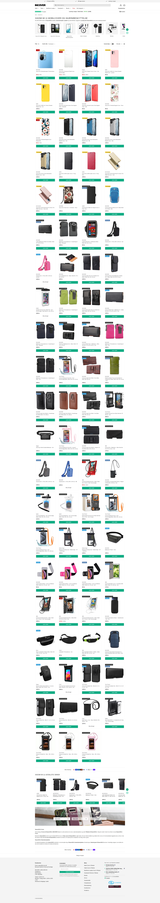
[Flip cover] (55, 28)
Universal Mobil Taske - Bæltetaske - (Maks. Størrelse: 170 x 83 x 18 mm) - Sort (90, 344)
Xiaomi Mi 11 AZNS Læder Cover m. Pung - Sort (67, 174)
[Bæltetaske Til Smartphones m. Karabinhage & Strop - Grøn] (68, 297)
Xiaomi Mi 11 (40, 14)
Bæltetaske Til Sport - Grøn (110, 549)
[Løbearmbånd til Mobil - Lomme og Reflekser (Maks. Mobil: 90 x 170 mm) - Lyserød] (68, 571)
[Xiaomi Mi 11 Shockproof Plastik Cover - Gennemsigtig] (68, 58)
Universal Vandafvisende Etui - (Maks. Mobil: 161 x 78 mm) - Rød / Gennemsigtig (91, 482)
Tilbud (73, 8)
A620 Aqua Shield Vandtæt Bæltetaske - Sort (45, 447)
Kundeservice (121, 8)
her (78, 876)
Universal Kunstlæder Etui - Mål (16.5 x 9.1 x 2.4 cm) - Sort (91, 686)
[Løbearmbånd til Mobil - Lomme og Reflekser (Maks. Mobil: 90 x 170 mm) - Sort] (91, 571)
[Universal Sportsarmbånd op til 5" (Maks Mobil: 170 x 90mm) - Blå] (114, 195)
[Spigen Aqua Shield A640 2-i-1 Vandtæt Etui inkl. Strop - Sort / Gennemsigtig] (114, 707)
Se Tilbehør (98, 818)
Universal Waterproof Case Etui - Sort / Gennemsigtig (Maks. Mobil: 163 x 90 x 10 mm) (68, 379)
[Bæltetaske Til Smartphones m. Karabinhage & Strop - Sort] (45, 365)
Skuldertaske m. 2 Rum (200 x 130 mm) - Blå (68, 481)
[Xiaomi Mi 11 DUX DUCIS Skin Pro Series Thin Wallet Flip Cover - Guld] (114, 160)
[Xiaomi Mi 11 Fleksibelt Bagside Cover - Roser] (114, 92)
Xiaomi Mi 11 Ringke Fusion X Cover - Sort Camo (90, 72)
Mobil (36, 8)
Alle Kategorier (80, 8)
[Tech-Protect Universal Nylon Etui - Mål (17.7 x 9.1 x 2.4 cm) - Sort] (45, 707)
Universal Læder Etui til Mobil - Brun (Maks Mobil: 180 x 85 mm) (90, 379)
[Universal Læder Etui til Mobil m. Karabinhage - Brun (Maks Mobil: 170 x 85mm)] (68, 400)
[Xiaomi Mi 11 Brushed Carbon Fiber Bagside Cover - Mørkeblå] (68, 92)
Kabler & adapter (83, 36)
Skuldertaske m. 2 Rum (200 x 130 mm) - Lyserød (44, 276)
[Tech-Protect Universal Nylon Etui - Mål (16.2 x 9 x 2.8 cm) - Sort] (68, 707)
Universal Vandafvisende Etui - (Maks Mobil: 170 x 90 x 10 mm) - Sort (67, 618)
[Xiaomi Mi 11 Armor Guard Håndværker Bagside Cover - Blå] (91, 126)
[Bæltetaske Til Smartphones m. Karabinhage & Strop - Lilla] (114, 331)
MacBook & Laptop (50, 8)
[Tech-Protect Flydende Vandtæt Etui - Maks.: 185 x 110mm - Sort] (45, 741)
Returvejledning (87, 885)
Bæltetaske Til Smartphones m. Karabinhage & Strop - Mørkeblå (45, 344)
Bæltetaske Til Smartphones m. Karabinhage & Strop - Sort (45, 379)
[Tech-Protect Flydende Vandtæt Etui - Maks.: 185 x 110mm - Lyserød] (91, 741)
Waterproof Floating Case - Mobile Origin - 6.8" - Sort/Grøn (91, 550)
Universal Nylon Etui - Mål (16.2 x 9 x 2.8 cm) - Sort (68, 721)
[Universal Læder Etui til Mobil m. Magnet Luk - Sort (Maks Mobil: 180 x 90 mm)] (91, 434)
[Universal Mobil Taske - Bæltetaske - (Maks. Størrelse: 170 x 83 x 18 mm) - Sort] (91, 331)
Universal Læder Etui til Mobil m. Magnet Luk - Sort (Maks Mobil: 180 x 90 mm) (91, 448)
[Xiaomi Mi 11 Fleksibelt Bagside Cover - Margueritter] (45, 126)
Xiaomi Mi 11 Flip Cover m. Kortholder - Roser (68, 207)
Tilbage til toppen (80, 855)
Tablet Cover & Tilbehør (89, 867)
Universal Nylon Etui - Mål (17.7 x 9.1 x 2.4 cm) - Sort (45, 721)
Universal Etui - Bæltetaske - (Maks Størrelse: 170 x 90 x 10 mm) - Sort (114, 448)
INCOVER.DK (40, 898)
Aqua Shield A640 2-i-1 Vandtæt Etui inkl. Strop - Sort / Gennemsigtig (114, 721)
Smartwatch (60, 8)
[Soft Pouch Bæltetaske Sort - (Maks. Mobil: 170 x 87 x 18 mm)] (68, 331)
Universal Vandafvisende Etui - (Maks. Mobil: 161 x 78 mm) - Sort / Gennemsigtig (45, 618)
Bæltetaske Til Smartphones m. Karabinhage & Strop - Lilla (114, 344)
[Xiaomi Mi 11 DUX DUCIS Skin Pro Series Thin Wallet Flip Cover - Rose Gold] (45, 195)
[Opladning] (98, 28)
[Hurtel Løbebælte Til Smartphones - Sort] (68, 639)
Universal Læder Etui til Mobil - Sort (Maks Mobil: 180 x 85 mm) (90, 414)
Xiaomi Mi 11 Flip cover (55, 36)
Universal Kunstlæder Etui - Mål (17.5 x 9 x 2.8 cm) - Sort (114, 686)
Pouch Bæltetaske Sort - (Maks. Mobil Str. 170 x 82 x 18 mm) (68, 276)
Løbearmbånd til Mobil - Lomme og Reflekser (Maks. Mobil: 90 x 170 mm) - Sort (91, 584)
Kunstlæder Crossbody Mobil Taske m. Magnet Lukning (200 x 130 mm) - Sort (114, 482)
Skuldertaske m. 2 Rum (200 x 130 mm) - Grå (45, 481)
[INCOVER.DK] (40, 5)
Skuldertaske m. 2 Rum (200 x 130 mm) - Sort (114, 241)
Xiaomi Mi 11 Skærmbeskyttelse (69, 37)
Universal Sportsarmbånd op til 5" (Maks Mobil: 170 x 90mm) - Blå (114, 208)
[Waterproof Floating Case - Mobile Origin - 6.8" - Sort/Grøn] (91, 537)
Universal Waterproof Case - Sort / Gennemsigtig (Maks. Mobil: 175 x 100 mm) (44, 550)
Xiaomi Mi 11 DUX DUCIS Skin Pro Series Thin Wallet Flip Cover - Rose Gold (45, 208)
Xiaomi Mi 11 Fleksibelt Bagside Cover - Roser (114, 105)
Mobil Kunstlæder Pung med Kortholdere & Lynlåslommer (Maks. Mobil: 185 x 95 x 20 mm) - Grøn (114, 379)
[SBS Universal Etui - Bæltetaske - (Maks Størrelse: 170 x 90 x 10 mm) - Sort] (114, 434)
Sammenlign (107, 43)
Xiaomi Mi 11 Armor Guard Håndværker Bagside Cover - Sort (67, 140)
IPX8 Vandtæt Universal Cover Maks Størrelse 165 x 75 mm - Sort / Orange (91, 516)
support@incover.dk (42, 865)
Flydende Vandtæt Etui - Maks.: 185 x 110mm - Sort (45, 755)
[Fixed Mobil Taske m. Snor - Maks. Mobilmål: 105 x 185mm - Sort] (91, 707)
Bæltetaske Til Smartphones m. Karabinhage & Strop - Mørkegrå (68, 242)
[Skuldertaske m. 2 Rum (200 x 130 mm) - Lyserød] (45, 263)
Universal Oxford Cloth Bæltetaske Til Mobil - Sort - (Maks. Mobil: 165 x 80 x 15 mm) (114, 276)
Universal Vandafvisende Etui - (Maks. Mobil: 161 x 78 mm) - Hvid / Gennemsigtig (91, 618)
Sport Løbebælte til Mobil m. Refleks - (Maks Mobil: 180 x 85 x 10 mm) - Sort (91, 652)
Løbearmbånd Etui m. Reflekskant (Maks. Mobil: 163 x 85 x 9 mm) (90, 242)
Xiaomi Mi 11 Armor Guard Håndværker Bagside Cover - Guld (44, 174)
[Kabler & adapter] (83, 28)
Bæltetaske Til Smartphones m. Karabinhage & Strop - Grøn (68, 310)
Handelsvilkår (87, 880)
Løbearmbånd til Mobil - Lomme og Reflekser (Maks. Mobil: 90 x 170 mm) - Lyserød (68, 584)
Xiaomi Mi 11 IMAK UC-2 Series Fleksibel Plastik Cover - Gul (44, 106)
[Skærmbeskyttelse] (69, 28)
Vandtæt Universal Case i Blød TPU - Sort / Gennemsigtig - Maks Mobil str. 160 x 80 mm (45, 310)
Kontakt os (86, 890)
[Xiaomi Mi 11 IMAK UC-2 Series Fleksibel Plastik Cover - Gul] (45, 92)
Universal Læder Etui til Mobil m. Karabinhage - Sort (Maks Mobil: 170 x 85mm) (45, 414)
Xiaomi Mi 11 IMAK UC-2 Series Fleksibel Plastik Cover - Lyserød (113, 72)
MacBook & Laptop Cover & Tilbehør (92, 870)
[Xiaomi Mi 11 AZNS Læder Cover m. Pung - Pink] (91, 160)
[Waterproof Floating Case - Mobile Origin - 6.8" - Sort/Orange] (68, 537)
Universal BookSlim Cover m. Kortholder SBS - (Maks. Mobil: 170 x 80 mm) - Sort (114, 584)
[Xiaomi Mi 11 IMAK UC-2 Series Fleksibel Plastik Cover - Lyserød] (114, 58)
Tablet (41, 8)
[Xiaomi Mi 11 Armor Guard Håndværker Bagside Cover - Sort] (68, 126)
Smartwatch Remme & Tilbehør (91, 872)
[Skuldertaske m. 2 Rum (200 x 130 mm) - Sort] (114, 229)
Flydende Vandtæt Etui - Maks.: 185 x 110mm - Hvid (68, 755)
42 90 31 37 (41, 876)
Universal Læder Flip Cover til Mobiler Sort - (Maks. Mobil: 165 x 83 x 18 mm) (90, 276)
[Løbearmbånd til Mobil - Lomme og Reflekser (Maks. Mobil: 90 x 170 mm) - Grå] (45, 571)
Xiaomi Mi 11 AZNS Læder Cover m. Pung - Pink (90, 174)
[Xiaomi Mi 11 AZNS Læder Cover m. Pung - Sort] (68, 160)
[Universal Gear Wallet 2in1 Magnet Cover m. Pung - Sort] (91, 195)
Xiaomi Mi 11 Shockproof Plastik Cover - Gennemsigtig (67, 72)
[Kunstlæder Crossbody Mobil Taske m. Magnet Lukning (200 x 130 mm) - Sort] (114, 469)
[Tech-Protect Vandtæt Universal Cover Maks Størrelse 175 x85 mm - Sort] (114, 400)
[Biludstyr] (112, 28)
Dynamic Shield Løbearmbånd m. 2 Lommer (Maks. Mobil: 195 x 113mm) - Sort (45, 686)
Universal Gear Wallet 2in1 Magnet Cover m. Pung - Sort (91, 208)
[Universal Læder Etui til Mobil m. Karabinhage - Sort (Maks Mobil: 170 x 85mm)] (45, 400)
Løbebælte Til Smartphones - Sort (65, 651)
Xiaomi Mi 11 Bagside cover (41, 36)
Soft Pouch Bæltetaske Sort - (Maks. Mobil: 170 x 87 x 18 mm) (68, 344)
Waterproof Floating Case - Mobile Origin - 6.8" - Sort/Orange (68, 550)
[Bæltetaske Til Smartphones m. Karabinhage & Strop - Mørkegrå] (68, 229)
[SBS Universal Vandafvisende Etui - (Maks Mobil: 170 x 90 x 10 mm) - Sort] (68, 605)
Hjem (36, 14)
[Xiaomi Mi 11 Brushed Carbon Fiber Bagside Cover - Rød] (91, 92)
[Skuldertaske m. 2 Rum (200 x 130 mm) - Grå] (45, 469)
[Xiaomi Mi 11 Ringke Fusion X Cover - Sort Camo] (91, 58)
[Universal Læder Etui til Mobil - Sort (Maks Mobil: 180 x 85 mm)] (91, 400)
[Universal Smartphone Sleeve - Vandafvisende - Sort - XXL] (114, 605)
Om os (85, 877)
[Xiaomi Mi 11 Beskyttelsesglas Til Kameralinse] (45, 58)
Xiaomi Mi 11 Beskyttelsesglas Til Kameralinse (45, 71)
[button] (124, 5)
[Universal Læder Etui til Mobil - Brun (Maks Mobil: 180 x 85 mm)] (91, 365)
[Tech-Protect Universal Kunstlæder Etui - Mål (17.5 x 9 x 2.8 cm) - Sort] (114, 673)
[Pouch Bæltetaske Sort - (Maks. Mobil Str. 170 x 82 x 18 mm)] (68, 263)
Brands (67, 8)
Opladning (98, 36)
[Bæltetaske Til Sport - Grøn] (114, 537)
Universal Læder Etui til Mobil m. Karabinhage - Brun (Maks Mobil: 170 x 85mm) (68, 414)
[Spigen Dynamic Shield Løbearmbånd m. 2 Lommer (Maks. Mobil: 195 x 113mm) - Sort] (45, 673)
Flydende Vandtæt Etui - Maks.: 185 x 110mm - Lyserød (91, 755)
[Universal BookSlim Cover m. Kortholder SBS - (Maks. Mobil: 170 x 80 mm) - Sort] (114, 571)
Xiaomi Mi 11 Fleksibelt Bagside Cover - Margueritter (44, 140)
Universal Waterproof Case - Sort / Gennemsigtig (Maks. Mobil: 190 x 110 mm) (113, 516)
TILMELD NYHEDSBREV (70, 871)
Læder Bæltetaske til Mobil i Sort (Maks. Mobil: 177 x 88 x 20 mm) (45, 242)
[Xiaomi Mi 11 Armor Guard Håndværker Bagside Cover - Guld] (45, 160)
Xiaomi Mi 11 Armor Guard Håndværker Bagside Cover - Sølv (113, 140)
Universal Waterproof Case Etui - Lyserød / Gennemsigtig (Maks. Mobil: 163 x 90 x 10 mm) (68, 448)
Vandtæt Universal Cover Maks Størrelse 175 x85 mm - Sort (114, 414)
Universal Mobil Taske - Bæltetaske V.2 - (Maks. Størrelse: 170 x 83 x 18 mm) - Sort (114, 310)
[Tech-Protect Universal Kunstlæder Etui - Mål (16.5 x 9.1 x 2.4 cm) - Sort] (91, 673)
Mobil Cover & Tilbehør (89, 865)
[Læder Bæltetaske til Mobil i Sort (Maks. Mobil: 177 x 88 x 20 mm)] (45, 229)
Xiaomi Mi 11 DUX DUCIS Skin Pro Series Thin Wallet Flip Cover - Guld (114, 174)
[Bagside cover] (41, 28)
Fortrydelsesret (87, 882)
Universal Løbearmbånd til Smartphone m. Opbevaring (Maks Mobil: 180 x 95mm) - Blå (114, 652)
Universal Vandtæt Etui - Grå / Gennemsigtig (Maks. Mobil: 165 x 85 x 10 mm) (68, 516)
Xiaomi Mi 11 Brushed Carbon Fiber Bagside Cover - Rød (91, 106)
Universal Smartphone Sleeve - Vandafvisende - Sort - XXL (114, 618)
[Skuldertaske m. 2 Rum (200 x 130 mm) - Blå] (68, 469)
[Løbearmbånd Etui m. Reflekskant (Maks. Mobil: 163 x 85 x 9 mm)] (91, 229)
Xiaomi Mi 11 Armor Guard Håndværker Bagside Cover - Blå (90, 140)
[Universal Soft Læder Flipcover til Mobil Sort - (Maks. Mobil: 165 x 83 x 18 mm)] (91, 297)
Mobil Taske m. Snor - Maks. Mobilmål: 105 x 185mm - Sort (91, 721)
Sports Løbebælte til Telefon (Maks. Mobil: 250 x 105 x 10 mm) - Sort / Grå (45, 652)
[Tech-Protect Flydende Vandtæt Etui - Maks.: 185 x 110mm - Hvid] (68, 741)
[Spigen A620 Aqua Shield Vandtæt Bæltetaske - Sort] (45, 434)
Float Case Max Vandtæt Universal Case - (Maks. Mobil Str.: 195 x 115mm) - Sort (67, 686)
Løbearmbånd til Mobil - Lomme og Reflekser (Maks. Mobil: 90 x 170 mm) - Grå (45, 584)
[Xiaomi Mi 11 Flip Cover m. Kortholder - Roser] (68, 195)
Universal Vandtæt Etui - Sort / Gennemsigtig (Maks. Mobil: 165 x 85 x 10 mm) (45, 516)
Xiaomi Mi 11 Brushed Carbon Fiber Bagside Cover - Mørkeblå (68, 106)
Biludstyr (112, 36)
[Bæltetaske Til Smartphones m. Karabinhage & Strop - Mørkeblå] (45, 331)
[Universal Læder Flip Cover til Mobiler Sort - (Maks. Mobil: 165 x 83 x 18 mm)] (91, 263)
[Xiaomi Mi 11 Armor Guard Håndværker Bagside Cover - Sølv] (114, 126)
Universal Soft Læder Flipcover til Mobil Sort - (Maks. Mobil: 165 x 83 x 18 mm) (91, 310)
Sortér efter (45, 43)
